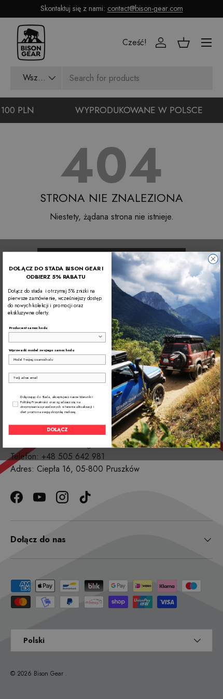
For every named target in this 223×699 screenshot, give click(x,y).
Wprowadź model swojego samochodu (41, 350)
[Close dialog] (213, 259)
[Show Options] (100, 336)
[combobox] (55, 336)
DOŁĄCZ (57, 429)
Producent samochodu (28, 328)
